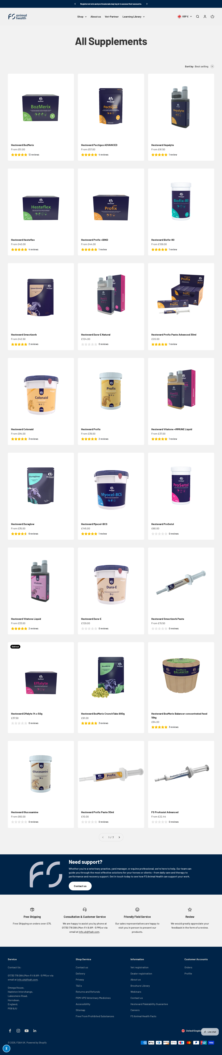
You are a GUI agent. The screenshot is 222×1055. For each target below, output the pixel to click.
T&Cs (79, 985)
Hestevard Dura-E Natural (95, 334)
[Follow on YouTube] (26, 1031)
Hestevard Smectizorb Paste (167, 618)
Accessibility (83, 1003)
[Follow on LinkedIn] (35, 1031)
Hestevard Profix (91, 429)
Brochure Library (140, 985)
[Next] (147, 4)
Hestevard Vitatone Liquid (26, 618)
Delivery (80, 973)
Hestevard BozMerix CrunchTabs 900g (103, 713)
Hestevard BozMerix (22, 144)
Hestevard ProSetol (162, 523)
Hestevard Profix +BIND (94, 239)
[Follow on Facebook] (10, 1031)
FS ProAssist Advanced (164, 812)
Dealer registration (141, 973)
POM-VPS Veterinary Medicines (93, 997)
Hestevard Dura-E (91, 618)
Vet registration (140, 967)
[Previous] (75, 4)
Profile (188, 973)
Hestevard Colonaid (22, 429)
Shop (80, 16)
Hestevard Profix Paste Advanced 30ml (173, 334)
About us (96, 16)
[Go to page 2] (119, 837)
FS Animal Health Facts (143, 1016)
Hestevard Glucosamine (24, 812)
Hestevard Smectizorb (24, 334)
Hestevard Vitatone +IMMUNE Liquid (171, 429)
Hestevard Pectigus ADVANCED (99, 144)
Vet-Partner (112, 16)
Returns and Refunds (88, 991)
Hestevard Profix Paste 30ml (97, 812)
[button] (6, 1048)
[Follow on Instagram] (18, 1031)
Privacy (80, 979)
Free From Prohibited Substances (95, 1016)
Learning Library (132, 16)
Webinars (136, 991)
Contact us (80, 885)
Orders (188, 967)
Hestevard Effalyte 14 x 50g (26, 713)
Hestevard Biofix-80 (162, 239)
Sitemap (80, 1009)
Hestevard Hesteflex (23, 239)
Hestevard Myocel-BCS (94, 523)
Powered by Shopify (36, 1042)
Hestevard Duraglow (22, 523)
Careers (135, 1009)
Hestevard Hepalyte (162, 144)
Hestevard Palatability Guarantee (149, 1003)
